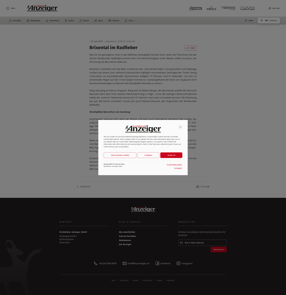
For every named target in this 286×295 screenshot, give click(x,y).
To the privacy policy (174, 164)
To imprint (178, 168)
